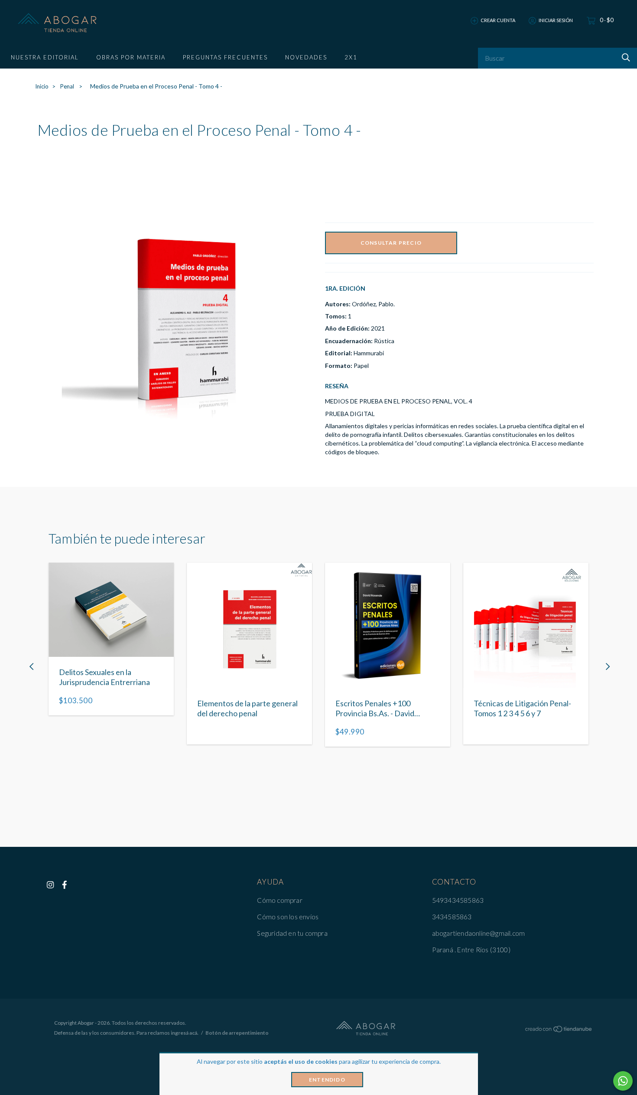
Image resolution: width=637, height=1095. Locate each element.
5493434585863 (458, 900)
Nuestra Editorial (45, 57)
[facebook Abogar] (64, 884)
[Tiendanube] (559, 1030)
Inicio (42, 86)
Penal (67, 86)
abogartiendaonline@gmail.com (478, 933)
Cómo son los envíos (287, 917)
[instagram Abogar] (50, 884)
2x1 (351, 57)
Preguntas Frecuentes (225, 57)
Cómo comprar (279, 900)
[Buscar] (625, 57)
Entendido (327, 1079)
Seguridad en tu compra (292, 933)
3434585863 (452, 917)
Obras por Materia (131, 57)
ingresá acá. (184, 1032)
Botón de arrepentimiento (237, 1032)
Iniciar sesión (556, 20)
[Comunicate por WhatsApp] (623, 1081)
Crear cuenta (498, 20)
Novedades (306, 57)
